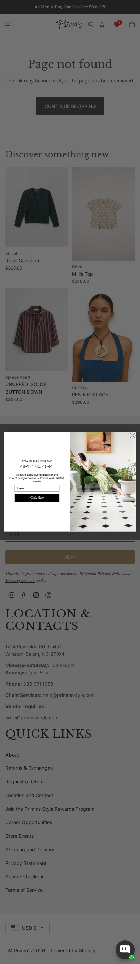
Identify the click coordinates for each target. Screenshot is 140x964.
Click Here (36, 497)
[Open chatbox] (125, 949)
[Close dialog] (132, 435)
